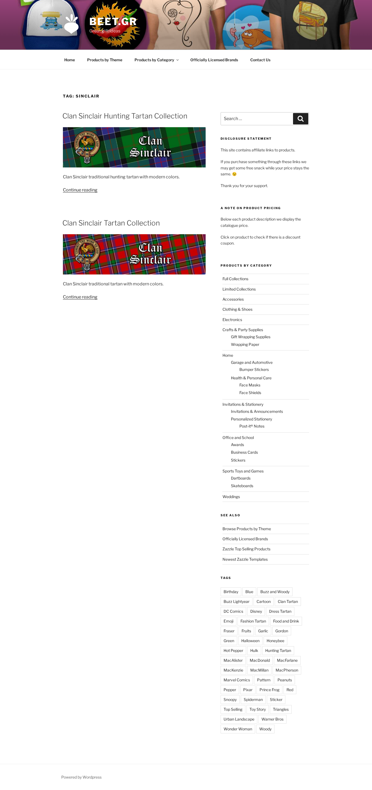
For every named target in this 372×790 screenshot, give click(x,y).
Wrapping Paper (245, 344)
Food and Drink (286, 621)
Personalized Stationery (251, 419)
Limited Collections (239, 289)
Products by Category (154, 59)
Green (229, 640)
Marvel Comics (237, 680)
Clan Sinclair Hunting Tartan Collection (124, 116)
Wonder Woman (238, 729)
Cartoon (264, 601)
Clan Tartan (288, 601)
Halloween (250, 640)
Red (289, 689)
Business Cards (244, 452)
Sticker (276, 699)
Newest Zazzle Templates (245, 559)
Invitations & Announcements (257, 411)
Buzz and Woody (274, 591)
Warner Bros (272, 719)
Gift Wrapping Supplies (250, 336)
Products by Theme (104, 59)
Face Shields (250, 392)
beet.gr (113, 22)
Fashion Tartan (253, 621)
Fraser (229, 631)
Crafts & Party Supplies (242, 329)
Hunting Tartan (278, 650)
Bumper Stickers (254, 369)
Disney (256, 611)
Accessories (233, 299)
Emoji (228, 621)
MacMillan (259, 670)
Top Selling (233, 709)
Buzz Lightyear (236, 601)
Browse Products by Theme (246, 528)
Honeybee (275, 640)
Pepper (230, 689)
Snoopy (230, 699)
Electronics (232, 319)
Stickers (238, 460)
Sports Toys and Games (243, 471)
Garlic (263, 631)
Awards (237, 444)
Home (69, 59)
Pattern (263, 680)
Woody (265, 729)
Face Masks (249, 385)
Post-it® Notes (251, 426)
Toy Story (257, 709)
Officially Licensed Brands (214, 59)
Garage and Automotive (252, 362)
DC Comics (233, 611)
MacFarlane (287, 660)
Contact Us (260, 59)
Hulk (254, 650)
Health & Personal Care (251, 378)
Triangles (281, 709)
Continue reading (80, 190)
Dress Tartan (280, 611)
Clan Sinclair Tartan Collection (111, 223)
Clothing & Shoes (237, 309)
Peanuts (285, 680)
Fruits (246, 631)
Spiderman (253, 699)
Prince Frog (269, 689)
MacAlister (233, 660)
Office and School (238, 437)
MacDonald (260, 660)
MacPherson (287, 670)
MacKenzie (233, 670)
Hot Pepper (233, 650)
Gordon (281, 631)
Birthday (231, 591)
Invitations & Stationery (242, 404)
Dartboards (241, 478)
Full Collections (235, 278)
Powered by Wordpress (81, 777)
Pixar (247, 689)
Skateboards (242, 485)
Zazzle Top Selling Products (246, 549)
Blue (249, 591)
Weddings (231, 496)
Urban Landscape (239, 719)
